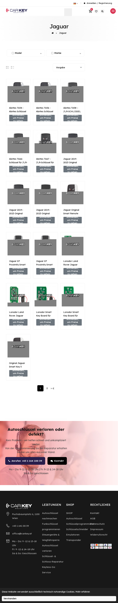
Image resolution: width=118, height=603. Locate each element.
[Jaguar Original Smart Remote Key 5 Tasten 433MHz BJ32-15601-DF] (72, 193)
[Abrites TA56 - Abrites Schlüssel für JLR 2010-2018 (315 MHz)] (45, 91)
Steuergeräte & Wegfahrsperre (50, 537)
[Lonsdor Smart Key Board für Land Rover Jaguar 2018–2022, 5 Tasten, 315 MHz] (72, 295)
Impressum (96, 529)
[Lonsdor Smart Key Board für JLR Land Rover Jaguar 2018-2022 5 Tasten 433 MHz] (45, 295)
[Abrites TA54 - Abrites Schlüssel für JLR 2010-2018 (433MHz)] (18, 91)
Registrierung (105, 3)
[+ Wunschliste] (18, 97)
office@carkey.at (22, 533)
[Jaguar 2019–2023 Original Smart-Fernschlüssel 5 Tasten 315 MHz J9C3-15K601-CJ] (45, 193)
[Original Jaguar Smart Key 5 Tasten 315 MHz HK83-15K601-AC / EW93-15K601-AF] (18, 346)
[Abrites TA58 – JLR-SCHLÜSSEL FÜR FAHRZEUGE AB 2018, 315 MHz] (72, 91)
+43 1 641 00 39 (20, 525)
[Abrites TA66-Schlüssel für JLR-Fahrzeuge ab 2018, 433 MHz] (18, 142)
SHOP (69, 513)
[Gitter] (7, 67)
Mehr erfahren (82, 591)
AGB (92, 518)
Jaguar (63, 33)
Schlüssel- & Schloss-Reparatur (52, 559)
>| (53, 388)
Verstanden (10, 598)
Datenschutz (97, 523)
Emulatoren (72, 534)
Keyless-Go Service (48, 570)
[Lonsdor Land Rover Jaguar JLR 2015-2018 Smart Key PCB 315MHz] (72, 244)
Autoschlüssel (74, 518)
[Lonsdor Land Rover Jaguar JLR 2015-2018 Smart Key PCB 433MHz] (18, 295)
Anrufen (27, 460)
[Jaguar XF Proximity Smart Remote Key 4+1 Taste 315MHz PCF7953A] (18, 244)
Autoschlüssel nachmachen (50, 516)
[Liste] (12, 67)
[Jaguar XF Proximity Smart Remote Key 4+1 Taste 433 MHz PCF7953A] (45, 244)
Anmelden (91, 3)
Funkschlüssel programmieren (51, 526)
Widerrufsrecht (98, 534)
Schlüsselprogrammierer (80, 523)
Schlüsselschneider (77, 529)
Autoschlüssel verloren (50, 548)
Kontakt (59, 460)
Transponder (73, 540)
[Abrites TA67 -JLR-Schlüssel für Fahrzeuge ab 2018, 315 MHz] (45, 142)
